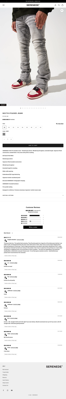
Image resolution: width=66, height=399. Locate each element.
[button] (6, 119)
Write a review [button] (33, 227)
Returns (5, 377)
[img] (7, 237)
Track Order (6, 372)
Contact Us (5, 385)
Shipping (5, 374)
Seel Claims (6, 380)
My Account (6, 369)
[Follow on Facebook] (3, 390)
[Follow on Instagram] (7, 390)
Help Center (6, 382)
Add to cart (33, 145)
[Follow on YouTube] (12, 390)
